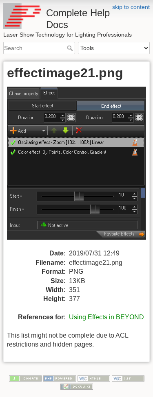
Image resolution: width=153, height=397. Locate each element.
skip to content (131, 7)
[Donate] (25, 378)
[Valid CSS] (128, 378)
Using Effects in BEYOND (106, 317)
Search (71, 48)
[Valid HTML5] (94, 378)
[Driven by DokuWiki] (76, 386)
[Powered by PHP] (59, 378)
